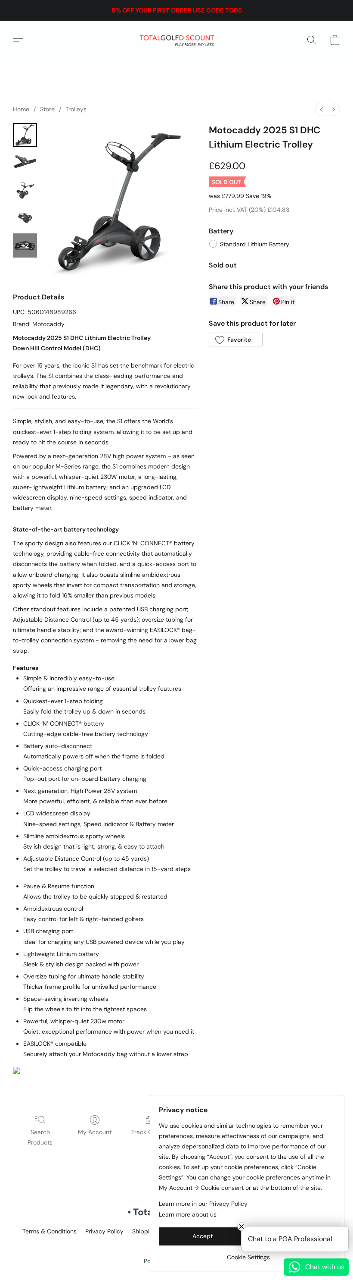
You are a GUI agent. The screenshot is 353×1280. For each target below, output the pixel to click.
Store (47, 109)
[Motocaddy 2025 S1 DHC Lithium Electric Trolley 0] (25, 135)
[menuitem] (322, 109)
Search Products (40, 1137)
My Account (94, 1132)
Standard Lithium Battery (254, 244)
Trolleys (76, 109)
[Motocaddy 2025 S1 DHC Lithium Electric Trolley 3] (25, 218)
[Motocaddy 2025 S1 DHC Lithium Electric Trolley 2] (25, 190)
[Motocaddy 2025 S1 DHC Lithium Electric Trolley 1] (25, 163)
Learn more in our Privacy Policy (203, 1204)
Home (21, 109)
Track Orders (149, 1132)
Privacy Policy (104, 1231)
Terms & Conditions (49, 1231)
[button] (176, 40)
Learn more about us (188, 1214)
